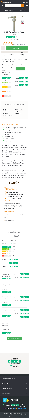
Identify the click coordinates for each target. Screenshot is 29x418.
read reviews (20, 69)
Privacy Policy (24, 414)
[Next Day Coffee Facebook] (15, 400)
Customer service (7, 388)
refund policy (23, 416)
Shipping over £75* (22, 9)
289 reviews (19, 37)
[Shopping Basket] (27, 6)
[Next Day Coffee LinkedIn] (17, 400)
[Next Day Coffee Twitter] (12, 400)
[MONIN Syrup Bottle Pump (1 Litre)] (22, 18)
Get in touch (6, 393)
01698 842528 (9, 220)
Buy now (16, 48)
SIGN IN (25, 2)
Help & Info (5, 383)
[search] (22, 5)
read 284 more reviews (14, 339)
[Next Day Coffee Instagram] (20, 400)
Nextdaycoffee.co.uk (8, 379)
